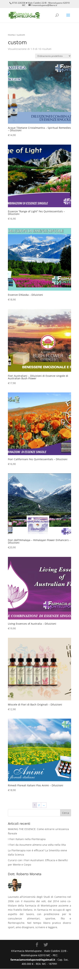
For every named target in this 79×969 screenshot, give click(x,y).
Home (11, 34)
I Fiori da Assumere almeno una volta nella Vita (37, 844)
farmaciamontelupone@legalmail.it (33, 959)
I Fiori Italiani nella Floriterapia (27, 839)
